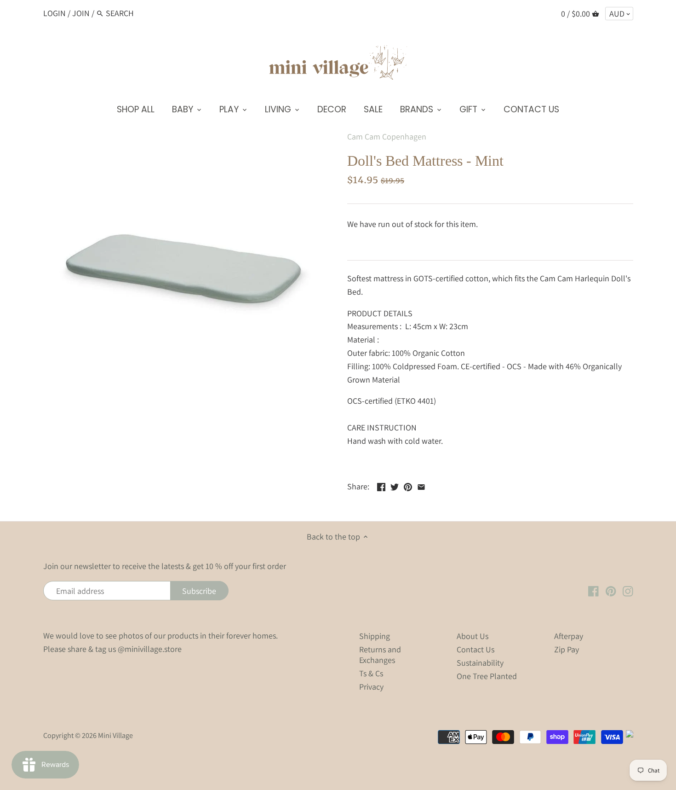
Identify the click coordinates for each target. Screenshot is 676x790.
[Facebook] (593, 591)
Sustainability (480, 662)
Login (54, 13)
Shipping (374, 636)
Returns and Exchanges (380, 654)
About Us (472, 636)
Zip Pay (566, 649)
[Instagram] (628, 591)
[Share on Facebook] (381, 485)
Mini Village (115, 735)
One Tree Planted (487, 676)
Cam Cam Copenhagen (386, 136)
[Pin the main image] (408, 485)
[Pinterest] (611, 591)
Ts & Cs (371, 673)
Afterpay (568, 636)
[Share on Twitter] (394, 485)
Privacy (371, 686)
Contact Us (475, 649)
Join (81, 13)
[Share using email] (421, 485)
